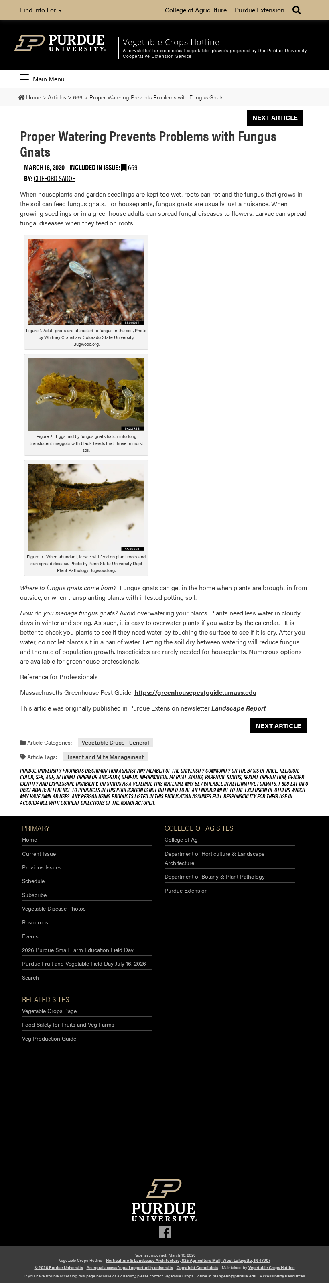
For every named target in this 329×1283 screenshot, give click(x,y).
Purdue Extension (259, 9)
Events (30, 936)
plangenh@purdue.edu (234, 1276)
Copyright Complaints (197, 1267)
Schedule (33, 881)
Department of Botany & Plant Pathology (214, 876)
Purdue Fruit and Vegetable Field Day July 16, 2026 (84, 963)
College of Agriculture (196, 9)
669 (133, 167)
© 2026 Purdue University (59, 1267)
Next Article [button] (275, 117)
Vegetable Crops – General (115, 742)
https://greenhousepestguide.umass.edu (195, 692)
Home (29, 839)
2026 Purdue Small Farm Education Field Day (78, 950)
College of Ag (181, 839)
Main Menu (48, 79)
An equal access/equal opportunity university (130, 1267)
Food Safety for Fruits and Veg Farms (68, 1024)
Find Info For (39, 9)
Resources (35, 922)
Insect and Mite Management (105, 757)
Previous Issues (41, 867)
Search (30, 977)
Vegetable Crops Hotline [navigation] (171, 42)
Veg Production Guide (49, 1038)
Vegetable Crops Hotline (271, 1267)
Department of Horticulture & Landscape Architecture (214, 858)
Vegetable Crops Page (49, 1011)
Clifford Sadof (54, 178)
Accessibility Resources (282, 1276)
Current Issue (39, 853)
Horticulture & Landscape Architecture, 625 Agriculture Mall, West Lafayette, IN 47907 (188, 1260)
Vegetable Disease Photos (54, 908)
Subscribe (34, 895)
